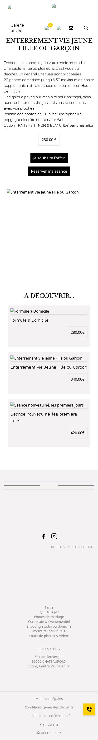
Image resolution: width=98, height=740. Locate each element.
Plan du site (49, 724)
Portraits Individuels (49, 631)
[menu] (13, 9)
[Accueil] (71, 10)
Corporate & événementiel (49, 621)
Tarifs (49, 607)
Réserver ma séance (49, 171)
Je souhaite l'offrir (49, 158)
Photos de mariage (49, 617)
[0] (46, 28)
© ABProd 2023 (49, 733)
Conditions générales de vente (49, 707)
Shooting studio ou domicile (49, 626)
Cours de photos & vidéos (49, 636)
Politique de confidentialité (49, 715)
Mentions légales (49, 698)
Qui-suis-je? (49, 612)
